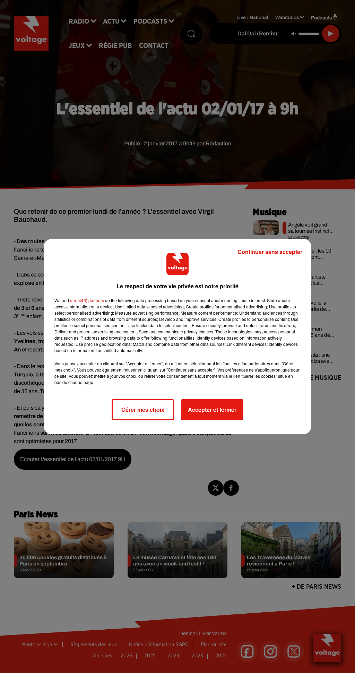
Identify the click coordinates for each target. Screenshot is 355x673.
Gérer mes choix (142, 410)
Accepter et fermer (212, 410)
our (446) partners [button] (87, 300)
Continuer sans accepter (269, 252)
